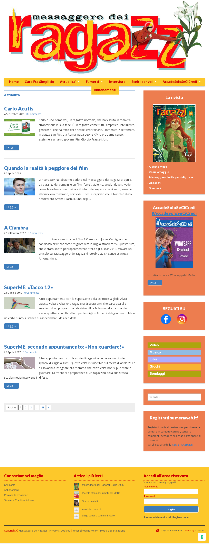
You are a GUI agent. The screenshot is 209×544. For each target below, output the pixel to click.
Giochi (155, 366)
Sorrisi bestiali (90, 501)
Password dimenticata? (157, 517)
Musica (155, 352)
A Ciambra (16, 227)
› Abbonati (154, 183)
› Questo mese (157, 166)
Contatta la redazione (16, 495)
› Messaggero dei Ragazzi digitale (170, 177)
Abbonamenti (105, 90)
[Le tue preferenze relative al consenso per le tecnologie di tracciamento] (202, 537)
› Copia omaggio (158, 172)
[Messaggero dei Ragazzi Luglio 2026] (174, 161)
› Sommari (154, 188)
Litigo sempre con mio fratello (98, 515)
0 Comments (33, 114)
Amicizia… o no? (91, 509)
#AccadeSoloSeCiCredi (174, 213)
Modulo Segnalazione (112, 530)
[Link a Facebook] (166, 323)
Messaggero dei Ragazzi (33, 530)
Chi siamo (9, 485)
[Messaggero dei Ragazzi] (104, 39)
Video (154, 345)
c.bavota (199, 530)
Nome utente (151, 486)
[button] (174, 397)
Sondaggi (157, 374)
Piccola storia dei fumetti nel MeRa (101, 493)
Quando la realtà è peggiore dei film (46, 168)
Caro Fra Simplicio (39, 81)
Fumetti (92, 81)
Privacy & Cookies (59, 530)
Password (149, 496)
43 (42, 407)
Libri (153, 359)
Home (14, 81)
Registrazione (180, 517)
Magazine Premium (171, 530)
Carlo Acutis (18, 108)
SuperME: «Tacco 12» (28, 287)
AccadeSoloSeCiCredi (180, 81)
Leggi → (12, 147)
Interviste (117, 81)
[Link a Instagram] (182, 323)
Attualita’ (68, 81)
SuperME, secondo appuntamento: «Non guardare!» (64, 346)
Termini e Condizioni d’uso (19, 500)
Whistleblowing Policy (85, 530)
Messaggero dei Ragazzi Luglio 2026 (103, 485)
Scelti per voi (142, 81)
